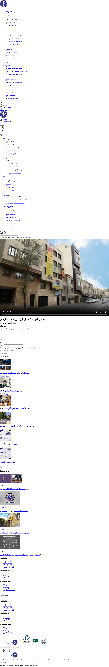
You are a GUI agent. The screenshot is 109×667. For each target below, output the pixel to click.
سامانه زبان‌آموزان (6, 121)
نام (1, 342)
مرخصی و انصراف (10, 62)
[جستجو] (1, 103)
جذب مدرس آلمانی (10, 85)
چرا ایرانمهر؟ (9, 49)
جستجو (2, 234)
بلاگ (4, 578)
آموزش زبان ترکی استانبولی (10, 565)
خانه (4, 9)
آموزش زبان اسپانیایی (8, 567)
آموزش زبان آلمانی (7, 563)
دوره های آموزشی (7, 11)
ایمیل (1, 345)
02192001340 (5, 105)
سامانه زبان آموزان (6, 107)
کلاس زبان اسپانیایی (11, 25)
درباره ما (5, 47)
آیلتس (7, 28)
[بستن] (4, 233)
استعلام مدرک (6, 575)
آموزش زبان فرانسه (8, 564)
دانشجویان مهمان (10, 58)
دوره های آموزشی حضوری (15, 34)
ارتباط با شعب (6, 65)
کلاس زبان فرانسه (10, 22)
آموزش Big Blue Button (9, 590)
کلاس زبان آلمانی (10, 15)
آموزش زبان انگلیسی (8, 561)
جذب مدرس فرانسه (11, 88)
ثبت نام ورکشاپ (7, 576)
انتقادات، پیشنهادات (10, 55)
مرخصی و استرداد (7, 585)
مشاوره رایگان (3, 110)
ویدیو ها (25, 237)
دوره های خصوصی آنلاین (15, 44)
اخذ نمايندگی (6, 573)
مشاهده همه (3, 662)
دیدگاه (1, 339)
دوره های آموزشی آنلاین (15, 38)
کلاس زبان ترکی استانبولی (12, 19)
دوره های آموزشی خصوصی (15, 41)
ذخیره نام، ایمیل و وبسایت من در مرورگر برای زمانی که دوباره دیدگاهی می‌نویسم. (22, 348)
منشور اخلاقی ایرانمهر (11, 52)
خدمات (7, 31)
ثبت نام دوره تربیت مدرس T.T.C (14, 68)
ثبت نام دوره (6, 66)
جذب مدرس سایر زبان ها (12, 98)
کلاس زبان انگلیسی (10, 12)
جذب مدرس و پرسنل (8, 77)
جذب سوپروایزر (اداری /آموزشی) (14, 82)
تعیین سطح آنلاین (4, 108)
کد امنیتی (3, 350)
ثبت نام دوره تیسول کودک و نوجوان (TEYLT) (17, 71)
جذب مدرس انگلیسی (11, 79)
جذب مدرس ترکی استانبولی (13, 91)
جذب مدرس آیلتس (10, 95)
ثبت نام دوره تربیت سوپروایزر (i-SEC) (15, 74)
